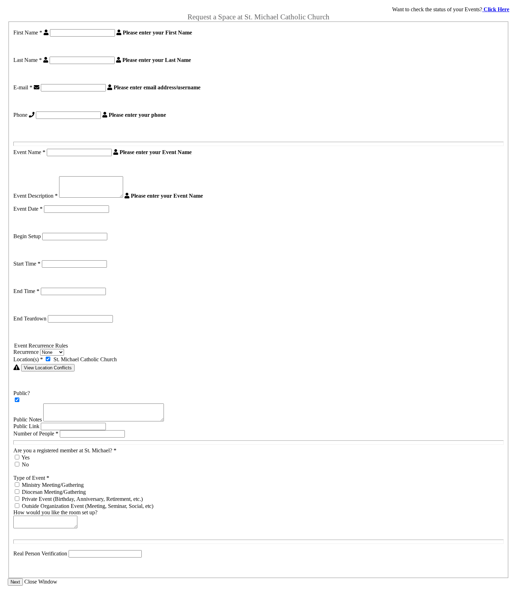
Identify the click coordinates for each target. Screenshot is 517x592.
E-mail (22, 87)
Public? (21, 393)
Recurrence (26, 352)
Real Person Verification (40, 553)
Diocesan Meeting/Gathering (54, 492)
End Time (26, 291)
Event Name (29, 152)
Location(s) (28, 359)
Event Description (35, 196)
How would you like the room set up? (55, 512)
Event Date (28, 209)
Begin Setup (27, 236)
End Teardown (29, 319)
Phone (20, 115)
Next (15, 582)
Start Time (26, 264)
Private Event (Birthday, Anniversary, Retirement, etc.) (82, 499)
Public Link (26, 426)
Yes (25, 457)
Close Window (40, 582)
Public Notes (27, 419)
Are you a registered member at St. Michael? (64, 450)
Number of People (35, 434)
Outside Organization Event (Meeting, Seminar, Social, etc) (87, 506)
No (25, 464)
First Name (27, 33)
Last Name (27, 60)
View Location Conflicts (48, 367)
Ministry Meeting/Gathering (53, 485)
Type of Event (31, 478)
